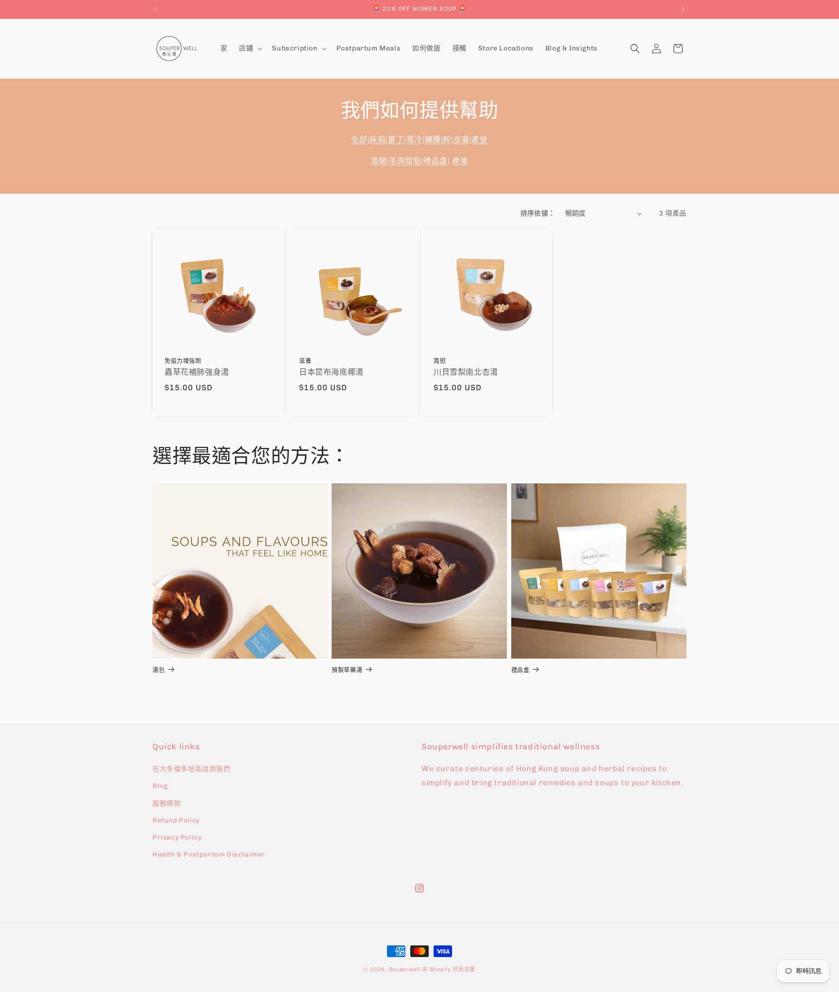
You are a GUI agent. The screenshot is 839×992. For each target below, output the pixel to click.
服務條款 (166, 803)
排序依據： (537, 213)
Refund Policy (176, 820)
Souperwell (404, 969)
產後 (479, 139)
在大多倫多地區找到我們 (191, 769)
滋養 (305, 361)
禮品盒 (435, 160)
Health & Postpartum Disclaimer (208, 854)
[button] (249, 48)
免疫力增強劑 (183, 361)
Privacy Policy (176, 837)
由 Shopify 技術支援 (448, 969)
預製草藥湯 (347, 670)
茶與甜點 (405, 160)
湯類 (378, 160)
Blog (160, 786)
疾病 (377, 139)
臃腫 (433, 139)
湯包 (158, 670)
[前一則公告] (156, 9)
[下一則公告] (683, 9)
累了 (396, 139)
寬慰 (440, 361)
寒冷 (414, 139)
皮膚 (461, 139)
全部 (359, 139)
